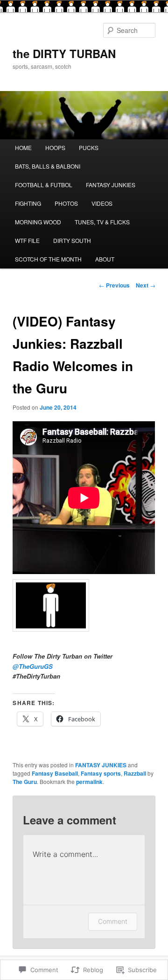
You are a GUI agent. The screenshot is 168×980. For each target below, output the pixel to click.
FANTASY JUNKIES (110, 185)
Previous (114, 285)
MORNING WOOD (38, 222)
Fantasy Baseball (55, 773)
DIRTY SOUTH (72, 240)
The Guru (25, 781)
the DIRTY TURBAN (64, 53)
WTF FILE (27, 240)
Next (145, 285)
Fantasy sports (101, 773)
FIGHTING (28, 203)
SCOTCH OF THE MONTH (48, 259)
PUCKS (88, 147)
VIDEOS (101, 203)
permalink (89, 781)
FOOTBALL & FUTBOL (43, 185)
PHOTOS (66, 203)
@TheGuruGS (33, 666)
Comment (112, 921)
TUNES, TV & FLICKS (102, 222)
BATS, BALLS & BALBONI (47, 166)
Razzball (135, 773)
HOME (23, 147)
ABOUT (104, 259)
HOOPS (55, 147)
